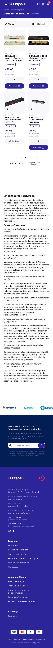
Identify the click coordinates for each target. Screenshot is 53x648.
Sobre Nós (13, 545)
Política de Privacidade (28, 456)
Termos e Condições (18, 554)
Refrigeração (16, 10)
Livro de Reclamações (18, 562)
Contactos (13, 567)
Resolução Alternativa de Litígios (23, 558)
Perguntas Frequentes (18, 597)
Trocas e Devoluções (18, 586)
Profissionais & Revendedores (21, 601)
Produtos (12, 616)
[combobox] (41, 24)
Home (6, 10)
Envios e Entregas (16, 581)
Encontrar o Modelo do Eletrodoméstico (18, 591)
